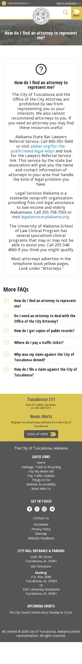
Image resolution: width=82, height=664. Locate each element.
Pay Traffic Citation (41, 476)
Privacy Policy (41, 529)
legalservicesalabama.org (45, 216)
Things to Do (41, 480)
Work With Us (41, 489)
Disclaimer (41, 524)
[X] (36, 509)
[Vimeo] (52, 509)
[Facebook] (29, 509)
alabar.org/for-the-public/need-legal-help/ (38, 148)
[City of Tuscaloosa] (41, 16)
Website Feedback (41, 538)
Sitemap (41, 534)
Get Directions (41, 566)
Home (41, 462)
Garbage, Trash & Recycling (41, 467)
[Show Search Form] (65, 13)
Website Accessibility (41, 484)
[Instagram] (44, 509)
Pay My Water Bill (41, 471)
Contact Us (41, 518)
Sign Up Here (37, 434)
